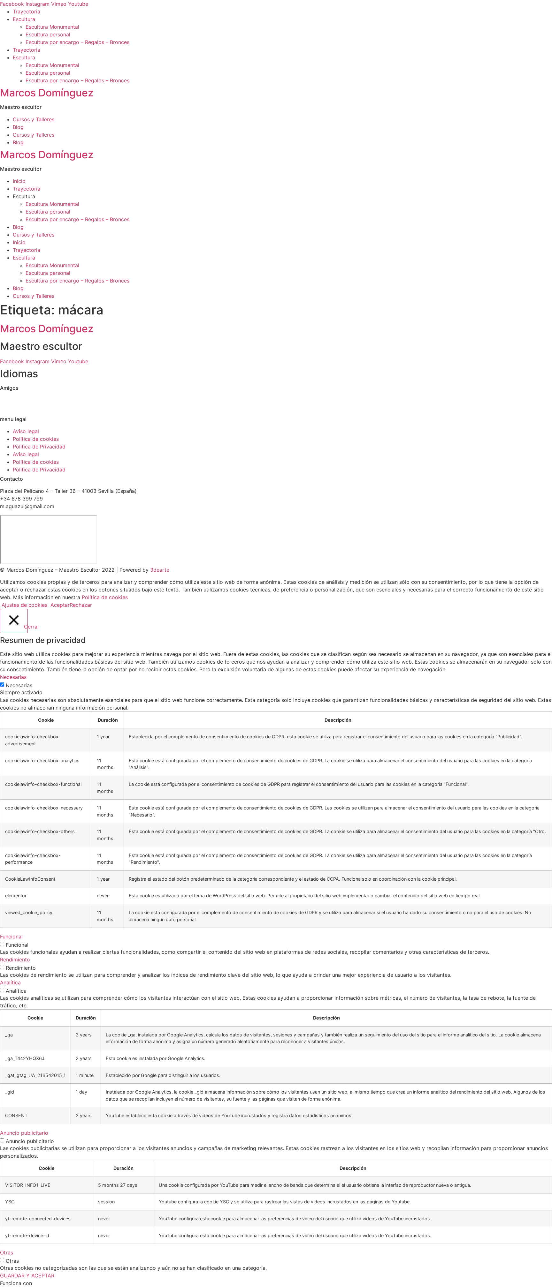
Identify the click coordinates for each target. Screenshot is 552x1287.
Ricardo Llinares (19, 408)
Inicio (19, 181)
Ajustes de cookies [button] (24, 605)
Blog (18, 127)
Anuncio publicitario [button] (24, 1133)
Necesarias (19, 685)
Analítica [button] (10, 982)
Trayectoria (26, 11)
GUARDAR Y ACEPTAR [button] (27, 1275)
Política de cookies (36, 439)
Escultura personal (48, 34)
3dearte (159, 570)
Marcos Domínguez (47, 93)
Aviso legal (26, 431)
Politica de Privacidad (39, 446)
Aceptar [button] (60, 605)
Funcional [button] (11, 936)
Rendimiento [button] (15, 959)
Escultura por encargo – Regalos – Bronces (77, 42)
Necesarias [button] (13, 677)
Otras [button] (6, 1252)
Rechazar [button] (81, 605)
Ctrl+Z (8, 400)
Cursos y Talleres (33, 119)
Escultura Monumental (52, 27)
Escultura (24, 19)
